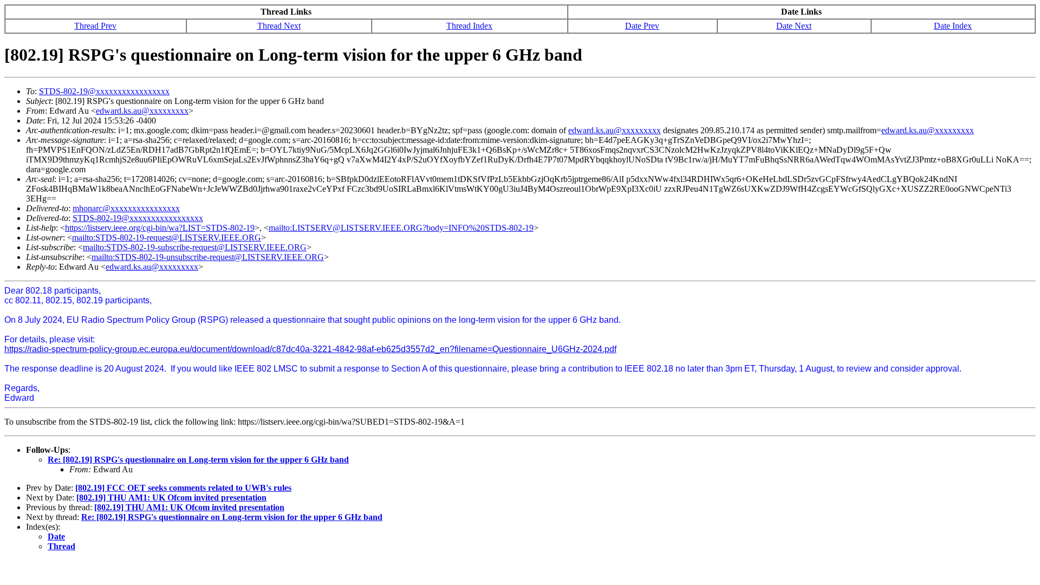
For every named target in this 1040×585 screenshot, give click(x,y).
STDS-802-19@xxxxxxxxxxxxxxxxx (104, 91)
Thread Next (279, 25)
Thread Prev (95, 25)
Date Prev (642, 25)
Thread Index (469, 25)
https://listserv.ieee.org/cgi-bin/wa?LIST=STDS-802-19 (160, 227)
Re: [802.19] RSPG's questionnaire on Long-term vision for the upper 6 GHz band (198, 459)
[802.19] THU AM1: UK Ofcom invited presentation (171, 497)
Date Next (793, 25)
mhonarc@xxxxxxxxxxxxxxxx (126, 208)
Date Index (953, 25)
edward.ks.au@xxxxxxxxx (142, 110)
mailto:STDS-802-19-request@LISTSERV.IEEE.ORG (166, 237)
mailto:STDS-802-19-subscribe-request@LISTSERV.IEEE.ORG (195, 247)
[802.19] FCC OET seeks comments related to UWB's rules (183, 487)
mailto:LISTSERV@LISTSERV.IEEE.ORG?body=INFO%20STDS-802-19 (401, 227)
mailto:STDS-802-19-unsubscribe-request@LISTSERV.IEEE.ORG (208, 257)
